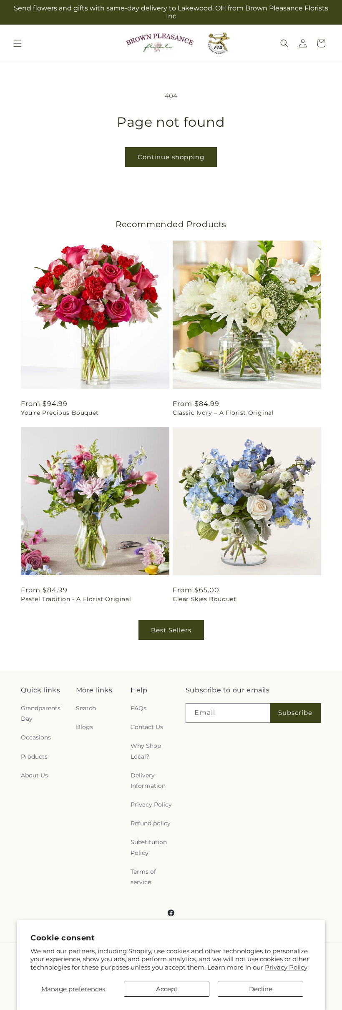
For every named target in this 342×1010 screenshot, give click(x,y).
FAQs (138, 708)
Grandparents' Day (41, 713)
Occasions (36, 737)
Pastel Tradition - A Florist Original (76, 599)
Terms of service (143, 877)
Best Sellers (171, 630)
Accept (167, 989)
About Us (34, 775)
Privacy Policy (286, 967)
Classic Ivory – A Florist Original (223, 412)
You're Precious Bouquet (60, 412)
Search (86, 708)
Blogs (84, 727)
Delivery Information (148, 780)
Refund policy (151, 823)
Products (34, 756)
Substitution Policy (149, 847)
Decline (260, 989)
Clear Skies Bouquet (204, 599)
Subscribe (295, 713)
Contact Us (147, 727)
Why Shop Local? (146, 751)
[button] (17, 43)
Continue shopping (171, 157)
